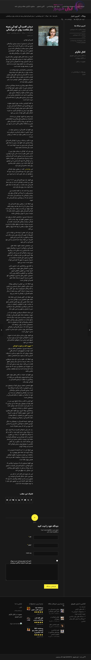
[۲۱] (48, 36)
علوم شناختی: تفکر (54, 625)
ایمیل (29, 545)
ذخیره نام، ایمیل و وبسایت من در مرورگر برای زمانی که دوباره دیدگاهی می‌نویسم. (20, 562)
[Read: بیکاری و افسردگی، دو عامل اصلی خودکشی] (62, 611)
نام (30, 537)
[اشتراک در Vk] (13, 500)
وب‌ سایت (28, 553)
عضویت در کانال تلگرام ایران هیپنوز (15, 615)
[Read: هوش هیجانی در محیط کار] (62, 618)
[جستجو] (62, 19)
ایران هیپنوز (30, 35)
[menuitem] (80, 6)
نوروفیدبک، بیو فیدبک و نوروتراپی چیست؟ (77, 41)
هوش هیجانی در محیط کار (54, 618)
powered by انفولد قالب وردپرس (64, 657)
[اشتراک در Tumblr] (16, 500)
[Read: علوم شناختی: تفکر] (62, 626)
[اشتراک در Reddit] (10, 500)
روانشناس (27, 169)
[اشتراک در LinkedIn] (19, 500)
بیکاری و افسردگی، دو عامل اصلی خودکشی (53, 611)
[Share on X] (25, 500)
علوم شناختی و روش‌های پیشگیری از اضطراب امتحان (53, 632)
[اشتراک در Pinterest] (22, 500)
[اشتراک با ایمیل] (7, 500)
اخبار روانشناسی (15, 33)
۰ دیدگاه (24, 33)
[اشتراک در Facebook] (31, 500)
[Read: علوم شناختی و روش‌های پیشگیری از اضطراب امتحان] (62, 631)
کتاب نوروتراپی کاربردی (79, 36)
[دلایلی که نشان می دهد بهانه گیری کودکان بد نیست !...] (89, 330)
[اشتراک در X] (28, 500)
